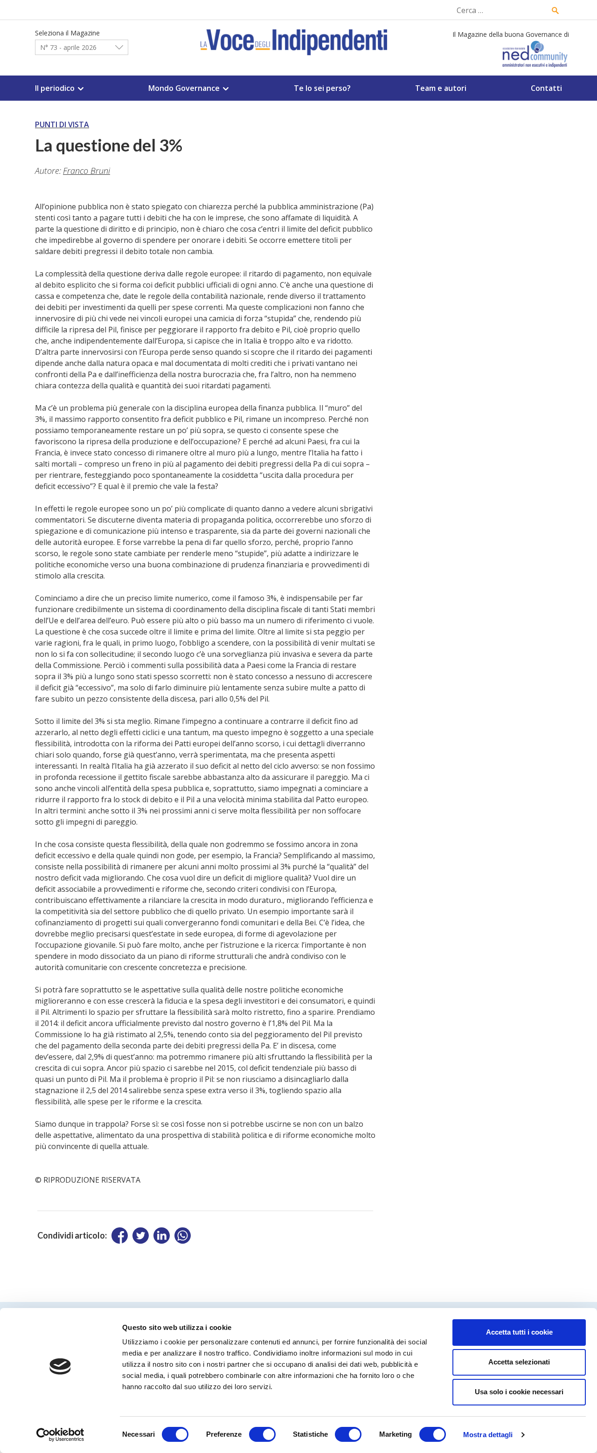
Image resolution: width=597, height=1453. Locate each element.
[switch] (262, 1434)
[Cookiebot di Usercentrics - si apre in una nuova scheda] (60, 1435)
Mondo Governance (184, 88)
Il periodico (55, 88)
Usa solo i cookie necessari (519, 1392)
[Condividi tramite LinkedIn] (161, 1235)
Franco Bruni (86, 170)
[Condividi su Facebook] (119, 1235)
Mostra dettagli (488, 1435)
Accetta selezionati (519, 1362)
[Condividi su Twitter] (140, 1235)
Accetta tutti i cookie (519, 1332)
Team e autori (440, 88)
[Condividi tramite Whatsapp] (182, 1235)
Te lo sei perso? (322, 88)
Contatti (546, 88)
